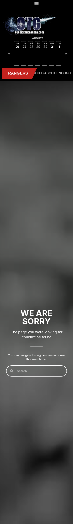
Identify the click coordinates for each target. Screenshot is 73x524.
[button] (36, 3)
